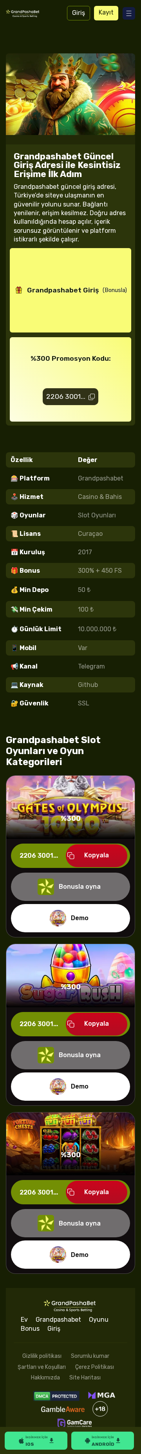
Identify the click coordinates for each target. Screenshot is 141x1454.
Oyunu (98, 1319)
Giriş (78, 12)
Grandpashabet (58, 1319)
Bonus (30, 1328)
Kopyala (96, 855)
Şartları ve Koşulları (42, 1367)
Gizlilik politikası (41, 1356)
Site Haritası (85, 1377)
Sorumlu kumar (90, 1356)
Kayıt (106, 12)
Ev (24, 1319)
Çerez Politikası (94, 1367)
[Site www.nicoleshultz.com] (23, 13)
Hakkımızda (45, 1377)
